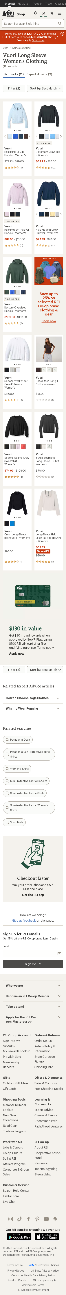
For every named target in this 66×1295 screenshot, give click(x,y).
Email (6, 946)
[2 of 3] (49, 364)
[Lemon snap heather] (52, 214)
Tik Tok (20, 1219)
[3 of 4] (18, 131)
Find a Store (11, 1196)
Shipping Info (43, 1067)
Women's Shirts (19, 768)
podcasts (55, 1219)
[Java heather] (26, 136)
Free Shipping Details (48, 1088)
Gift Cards (9, 1088)
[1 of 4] (14, 131)
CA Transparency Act (45, 1280)
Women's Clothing (21, 47)
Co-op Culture (12, 1153)
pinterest (37, 1219)
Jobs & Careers (13, 1147)
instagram (11, 1219)
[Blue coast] (23, 292)
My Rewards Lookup (16, 1051)
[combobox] (33, 23)
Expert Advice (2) (39, 74)
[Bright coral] (23, 446)
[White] (58, 136)
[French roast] (38, 370)
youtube (46, 1219)
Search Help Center (16, 1190)
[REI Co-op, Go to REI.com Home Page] (8, 13)
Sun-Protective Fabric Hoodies (28, 780)
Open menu (59, 13)
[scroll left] (5, 136)
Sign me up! (33, 964)
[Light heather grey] (12, 370)
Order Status (43, 1040)
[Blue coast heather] (21, 136)
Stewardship (42, 1174)
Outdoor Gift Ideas (15, 1083)
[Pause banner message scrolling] (62, 34)
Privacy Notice (16, 1270)
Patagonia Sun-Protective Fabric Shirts (30, 754)
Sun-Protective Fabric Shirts (27, 793)
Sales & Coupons (46, 1083)
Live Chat (9, 1201)
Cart (51, 13)
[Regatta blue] (12, 523)
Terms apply (45, 647)
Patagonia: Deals (20, 739)
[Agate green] (6, 292)
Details (54, 938)
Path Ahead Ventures (48, 1126)
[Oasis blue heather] (52, 136)
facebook (28, 1219)
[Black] (6, 370)
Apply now (16, 653)
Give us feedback (24, 920)
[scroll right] (29, 136)
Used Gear (10, 1125)
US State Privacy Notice (44, 1270)
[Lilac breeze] (17, 446)
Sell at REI (9, 1158)
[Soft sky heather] (10, 136)
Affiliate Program (14, 1164)
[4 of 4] (20, 131)
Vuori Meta (16, 822)
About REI (41, 1147)
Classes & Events (45, 1115)
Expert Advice (43, 1109)
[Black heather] (41, 136)
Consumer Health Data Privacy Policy (32, 1275)
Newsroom (41, 1163)
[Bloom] (49, 446)
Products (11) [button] (14, 74)
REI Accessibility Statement (33, 1289)
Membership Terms (33, 1284)
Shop (21, 14)
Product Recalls (17, 1280)
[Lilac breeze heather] (6, 214)
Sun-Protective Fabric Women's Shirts (29, 808)
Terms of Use (15, 1264)
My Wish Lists (12, 1056)
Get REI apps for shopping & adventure (33, 1229)
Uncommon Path (45, 1120)
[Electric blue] (15, 136)
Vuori (5, 47)
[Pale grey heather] (58, 214)
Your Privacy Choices (46, 1264)
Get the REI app (33, 894)
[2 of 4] (16, 131)
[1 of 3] (47, 364)
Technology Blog (45, 1168)
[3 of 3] (51, 364)
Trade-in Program (14, 1131)
